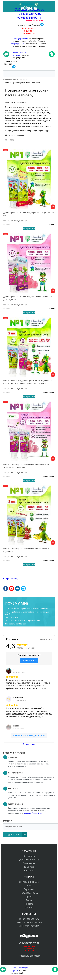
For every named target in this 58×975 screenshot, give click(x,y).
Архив (29, 896)
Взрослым (29, 889)
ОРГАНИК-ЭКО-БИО (29, 882)
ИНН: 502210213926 (29, 926)
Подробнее (29, 228)
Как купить (29, 856)
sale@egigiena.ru (17, 43)
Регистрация (24, 52)
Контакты (29, 870)
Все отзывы (29, 744)
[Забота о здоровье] (29, 4)
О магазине (29, 863)
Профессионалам (29, 892)
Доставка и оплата (29, 859)
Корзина (14, 970)
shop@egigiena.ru (21, 38)
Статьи (29, 907)
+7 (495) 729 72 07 (29, 14)
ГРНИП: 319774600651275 (29, 922)
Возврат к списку (10, 578)
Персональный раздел (29, 955)
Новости (29, 903)
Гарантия (29, 866)
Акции (29, 900)
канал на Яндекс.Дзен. (33, 813)
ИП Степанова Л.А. (29, 918)
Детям (29, 885)
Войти (14, 968)
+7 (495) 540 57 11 (29, 17)
